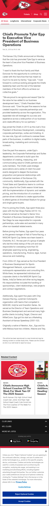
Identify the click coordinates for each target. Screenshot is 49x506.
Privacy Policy (21, 482)
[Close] (46, 451)
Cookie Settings (24, 487)
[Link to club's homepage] (5, 13)
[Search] (41, 14)
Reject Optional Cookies (24, 494)
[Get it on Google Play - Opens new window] (33, 442)
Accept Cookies (24, 501)
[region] (24, 477)
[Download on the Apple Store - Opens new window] (15, 441)
